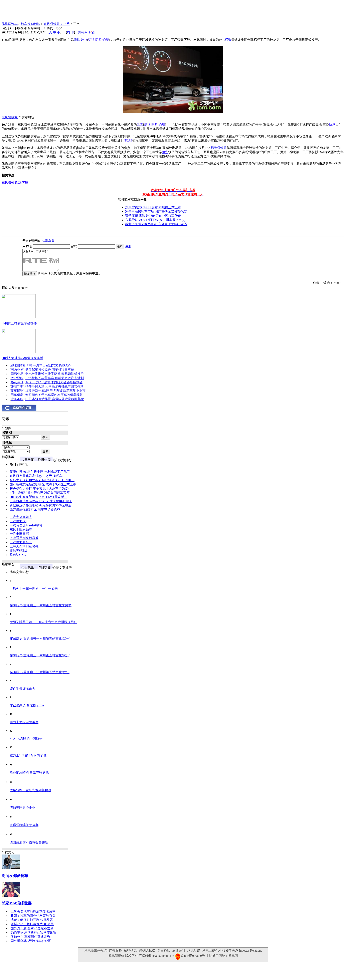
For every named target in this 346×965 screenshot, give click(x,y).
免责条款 (163, 950)
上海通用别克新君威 (24, 538)
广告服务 (115, 950)
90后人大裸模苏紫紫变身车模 (22, 358)
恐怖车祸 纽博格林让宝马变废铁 (33, 932)
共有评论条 (86, 32)
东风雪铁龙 (10, 117)
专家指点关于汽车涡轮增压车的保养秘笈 (54, 395)
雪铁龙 (78, 39)
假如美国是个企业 (22, 807)
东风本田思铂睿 (21, 529)
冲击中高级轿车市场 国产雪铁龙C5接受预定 (156, 211)
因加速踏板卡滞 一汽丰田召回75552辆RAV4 (40, 365)
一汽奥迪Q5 (18, 521)
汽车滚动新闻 (30, 24)
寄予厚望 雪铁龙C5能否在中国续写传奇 (153, 215)
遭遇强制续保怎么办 (24, 825)
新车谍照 (17, 390)
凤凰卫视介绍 (211, 950)
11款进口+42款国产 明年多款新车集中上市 (55, 390)
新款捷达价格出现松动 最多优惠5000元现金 (40, 505)
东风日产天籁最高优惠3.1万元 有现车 (36, 476)
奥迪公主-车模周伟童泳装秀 (30, 936)
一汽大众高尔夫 (21, 517)
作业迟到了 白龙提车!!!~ (27, 705)
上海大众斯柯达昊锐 (24, 546)
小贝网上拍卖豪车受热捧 (19, 323)
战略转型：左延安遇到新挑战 (30, 790)
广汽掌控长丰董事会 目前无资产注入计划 (54, 378)
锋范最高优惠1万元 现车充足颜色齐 (35, 509)
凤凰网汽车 (10, 24)
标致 (228, 39)
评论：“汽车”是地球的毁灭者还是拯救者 (53, 382)
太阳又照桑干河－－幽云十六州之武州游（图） (43, 622)
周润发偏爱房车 (15, 876)
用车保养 (17, 395)
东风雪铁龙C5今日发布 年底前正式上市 (153, 207)
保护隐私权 (147, 950)
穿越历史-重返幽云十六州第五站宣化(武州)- (40, 638)
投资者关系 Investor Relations (242, 950)
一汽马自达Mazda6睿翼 (26, 525)
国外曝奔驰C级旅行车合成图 (31, 941)
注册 (128, 246)
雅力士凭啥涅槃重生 (24, 722)
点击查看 (48, 240)
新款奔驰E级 (19, 550)
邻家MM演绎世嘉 (17, 903)
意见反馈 (193, 950)
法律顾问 (178, 950)
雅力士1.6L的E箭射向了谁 (28, 755)
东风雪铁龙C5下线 (57, 24)
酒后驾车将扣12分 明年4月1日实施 (49, 369)
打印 (70, 32)
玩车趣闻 (17, 399)
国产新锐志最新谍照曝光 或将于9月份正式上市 (43, 484)
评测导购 (17, 386)
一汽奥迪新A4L (21, 542)
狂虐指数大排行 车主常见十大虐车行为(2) (39, 488)
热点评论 (17, 382)
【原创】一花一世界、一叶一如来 (34, 588)
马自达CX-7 (18, 554)
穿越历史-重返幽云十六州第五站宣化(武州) (40, 655)
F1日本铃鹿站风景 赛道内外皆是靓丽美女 (54, 399)
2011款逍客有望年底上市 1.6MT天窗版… (38, 497)
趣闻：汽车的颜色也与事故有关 (33, 915)
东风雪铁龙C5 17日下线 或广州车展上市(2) (155, 220)
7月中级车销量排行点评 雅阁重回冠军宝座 (40, 492)
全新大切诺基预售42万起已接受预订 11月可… (42, 480)
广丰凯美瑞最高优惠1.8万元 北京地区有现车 (41, 501)
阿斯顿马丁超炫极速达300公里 (32, 924)
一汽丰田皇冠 (19, 533)
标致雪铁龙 (219, 148)
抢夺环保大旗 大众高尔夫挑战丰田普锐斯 (54, 386)
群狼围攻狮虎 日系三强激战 (29, 772)
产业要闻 (17, 378)
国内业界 (17, 369)
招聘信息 (130, 950)
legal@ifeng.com (163, 955)
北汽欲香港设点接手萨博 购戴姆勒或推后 (54, 374)
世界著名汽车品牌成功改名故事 (33, 911)
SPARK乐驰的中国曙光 (26, 738)
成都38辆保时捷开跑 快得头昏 (32, 920)
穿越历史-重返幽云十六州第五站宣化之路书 (40, 605)
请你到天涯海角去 (22, 688)
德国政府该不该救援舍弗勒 (29, 842)
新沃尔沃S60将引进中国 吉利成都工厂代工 (40, 471)
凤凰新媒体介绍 (95, 950)
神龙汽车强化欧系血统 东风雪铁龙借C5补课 (156, 224)
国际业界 (17, 374)
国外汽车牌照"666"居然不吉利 (32, 928)
